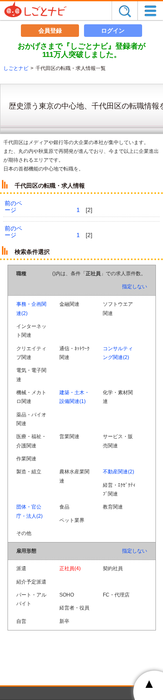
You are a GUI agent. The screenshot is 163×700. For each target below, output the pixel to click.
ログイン (113, 30)
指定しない (134, 286)
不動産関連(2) (118, 472)
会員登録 (50, 30)
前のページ (13, 206)
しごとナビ (15, 68)
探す (125, 10)
